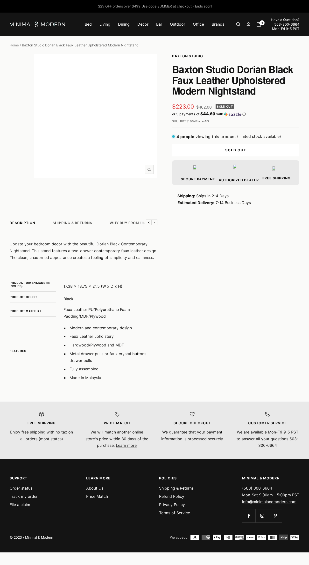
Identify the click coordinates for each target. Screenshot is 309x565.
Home (14, 45)
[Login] (248, 24)
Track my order (24, 496)
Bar (159, 24)
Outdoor (177, 24)
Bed (88, 24)
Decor (142, 24)
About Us (94, 488)
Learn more (126, 445)
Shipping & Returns (72, 223)
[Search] (238, 24)
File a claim (20, 504)
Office (198, 24)
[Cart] (258, 24)
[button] (235, 114)
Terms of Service (174, 512)
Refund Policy (171, 496)
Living (104, 24)
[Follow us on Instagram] (262, 515)
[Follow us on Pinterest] (275, 515)
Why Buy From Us (127, 223)
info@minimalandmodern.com (269, 501)
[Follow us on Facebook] (248, 515)
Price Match (97, 496)
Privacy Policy (172, 504)
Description (22, 223)
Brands (218, 24)
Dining (124, 24)
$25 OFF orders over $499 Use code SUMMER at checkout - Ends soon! (155, 6)
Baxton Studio (187, 56)
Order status (21, 488)
